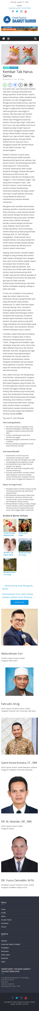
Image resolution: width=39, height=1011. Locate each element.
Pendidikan (13, 68)
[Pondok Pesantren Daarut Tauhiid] (3, 38)
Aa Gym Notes (6, 920)
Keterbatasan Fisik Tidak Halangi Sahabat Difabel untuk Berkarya (18, 596)
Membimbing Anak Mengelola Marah (17, 587)
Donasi (3, 927)
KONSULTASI (19, 602)
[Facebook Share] (10, 85)
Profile (3, 913)
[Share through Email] (26, 85)
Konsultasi (4, 923)
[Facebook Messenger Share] (15, 85)
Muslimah (4, 958)
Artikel (6, 68)
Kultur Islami (5, 955)
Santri (3, 962)
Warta (3, 916)
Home (3, 909)
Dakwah (4, 941)
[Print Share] (31, 85)
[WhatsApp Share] (5, 85)
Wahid (22, 79)
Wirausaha (5, 951)
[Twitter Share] (20, 85)
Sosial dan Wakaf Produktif (10, 944)
